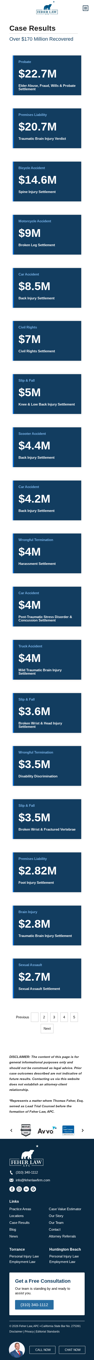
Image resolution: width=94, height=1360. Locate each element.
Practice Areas (20, 1209)
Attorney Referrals (62, 1236)
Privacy (29, 1331)
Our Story (56, 1216)
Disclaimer (16, 1331)
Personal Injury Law (24, 1256)
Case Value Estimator (65, 1209)
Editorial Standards (48, 1331)
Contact (54, 1229)
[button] (11, 1130)
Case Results (19, 1223)
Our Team (56, 1223)
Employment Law (22, 1262)
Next (47, 1028)
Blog (12, 1229)
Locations (16, 1216)
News (13, 1236)
